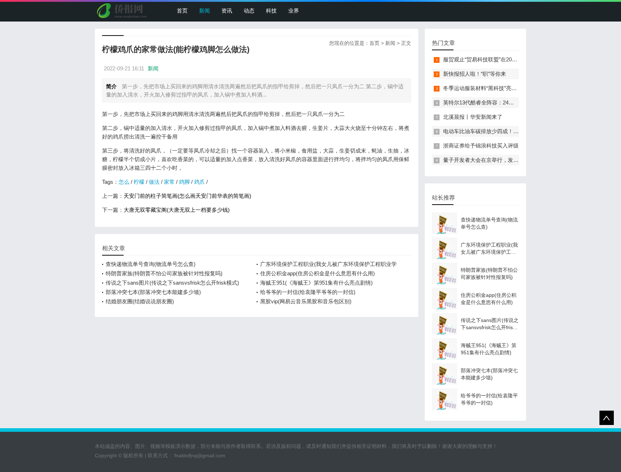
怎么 (124, 182)
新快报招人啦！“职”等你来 (474, 74)
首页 (182, 11)
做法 (154, 182)
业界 (293, 11)
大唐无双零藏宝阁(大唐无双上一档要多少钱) (177, 210)
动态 (249, 11)
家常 (169, 182)
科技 (271, 11)
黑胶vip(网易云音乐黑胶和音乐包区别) (305, 301)
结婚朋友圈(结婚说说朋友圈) (140, 301)
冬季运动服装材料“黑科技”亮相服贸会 (488, 88)
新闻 (204, 11)
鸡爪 (199, 182)
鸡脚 (184, 182)
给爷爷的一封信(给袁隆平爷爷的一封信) (307, 292)
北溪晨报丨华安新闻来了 (472, 117)
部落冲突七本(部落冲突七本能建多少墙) (153, 292)
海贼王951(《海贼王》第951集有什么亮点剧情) (316, 283)
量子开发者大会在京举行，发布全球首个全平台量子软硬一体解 (518, 160)
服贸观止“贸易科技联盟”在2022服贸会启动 (493, 59)
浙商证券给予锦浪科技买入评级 (481, 145)
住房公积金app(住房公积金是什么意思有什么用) (317, 273)
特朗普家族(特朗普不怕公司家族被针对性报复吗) (164, 273)
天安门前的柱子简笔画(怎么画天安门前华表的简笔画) (187, 196)
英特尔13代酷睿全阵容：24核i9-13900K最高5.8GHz (505, 102)
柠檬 (139, 182)
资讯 (226, 11)
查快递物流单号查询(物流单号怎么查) (151, 264)
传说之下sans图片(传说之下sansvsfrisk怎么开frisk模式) (172, 283)
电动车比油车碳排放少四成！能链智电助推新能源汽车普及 (513, 131)
